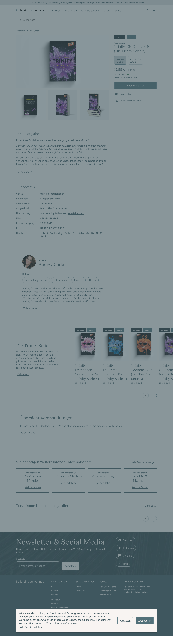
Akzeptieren (144, 620)
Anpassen (125, 620)
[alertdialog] (86, 620)
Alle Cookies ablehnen (32, 627)
